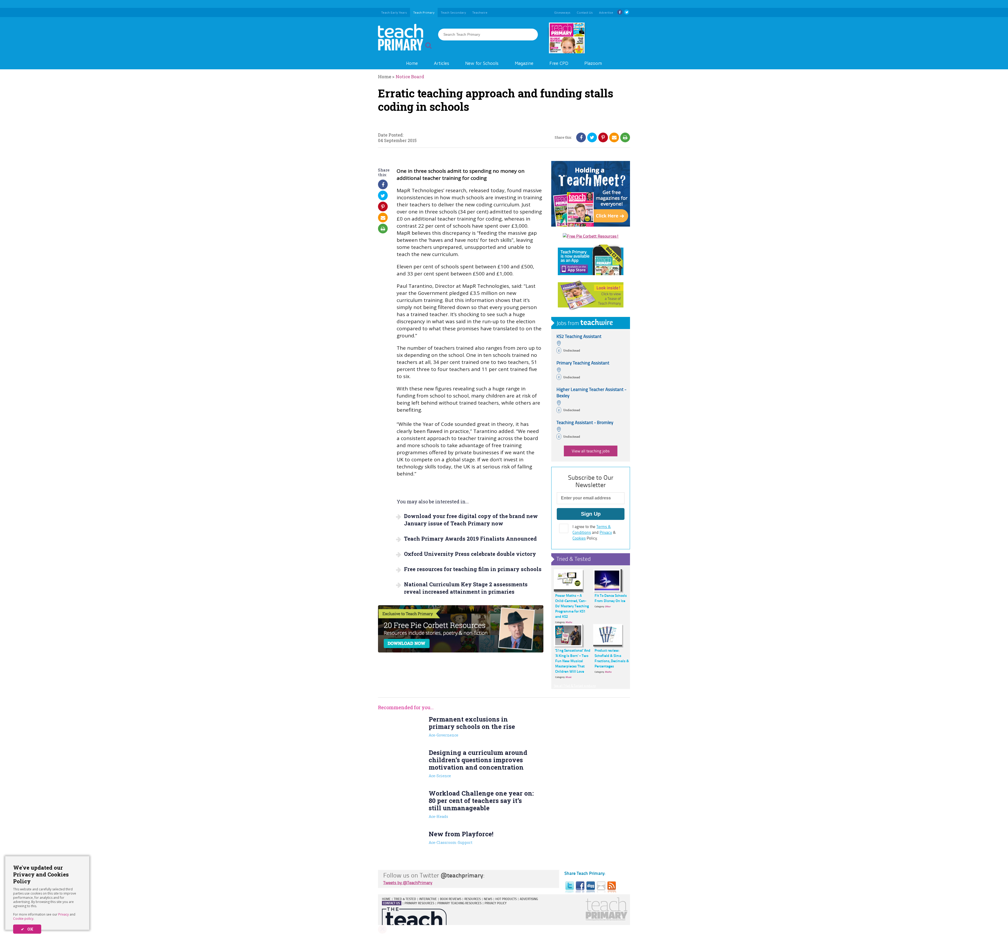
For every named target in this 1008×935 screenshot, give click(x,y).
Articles (441, 63)
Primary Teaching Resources (459, 903)
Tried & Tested (573, 558)
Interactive (428, 899)
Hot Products (506, 899)
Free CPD (558, 63)
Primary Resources (419, 903)
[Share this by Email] (614, 137)
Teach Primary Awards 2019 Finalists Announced (470, 538)
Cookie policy (23, 918)
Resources (472, 899)
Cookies (579, 538)
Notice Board (410, 77)
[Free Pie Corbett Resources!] (591, 236)
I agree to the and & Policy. (594, 532)
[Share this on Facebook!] (581, 137)
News (488, 899)
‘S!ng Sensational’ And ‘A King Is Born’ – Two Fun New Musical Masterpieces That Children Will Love (572, 660)
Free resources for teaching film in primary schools (473, 569)
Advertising (529, 899)
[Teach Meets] (590, 225)
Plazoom (593, 63)
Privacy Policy (496, 903)
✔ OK (27, 929)
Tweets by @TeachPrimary (407, 882)
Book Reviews (450, 899)
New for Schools (481, 63)
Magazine (524, 63)
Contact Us (391, 903)
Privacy (63, 914)
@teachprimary (462, 875)
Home (412, 63)
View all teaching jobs (591, 451)
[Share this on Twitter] (592, 137)
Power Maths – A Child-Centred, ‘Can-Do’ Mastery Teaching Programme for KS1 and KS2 (572, 606)
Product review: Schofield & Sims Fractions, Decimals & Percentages (612, 657)
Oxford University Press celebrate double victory (470, 553)
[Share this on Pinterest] (603, 137)
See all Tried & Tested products (575, 685)
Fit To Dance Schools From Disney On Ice (611, 598)
